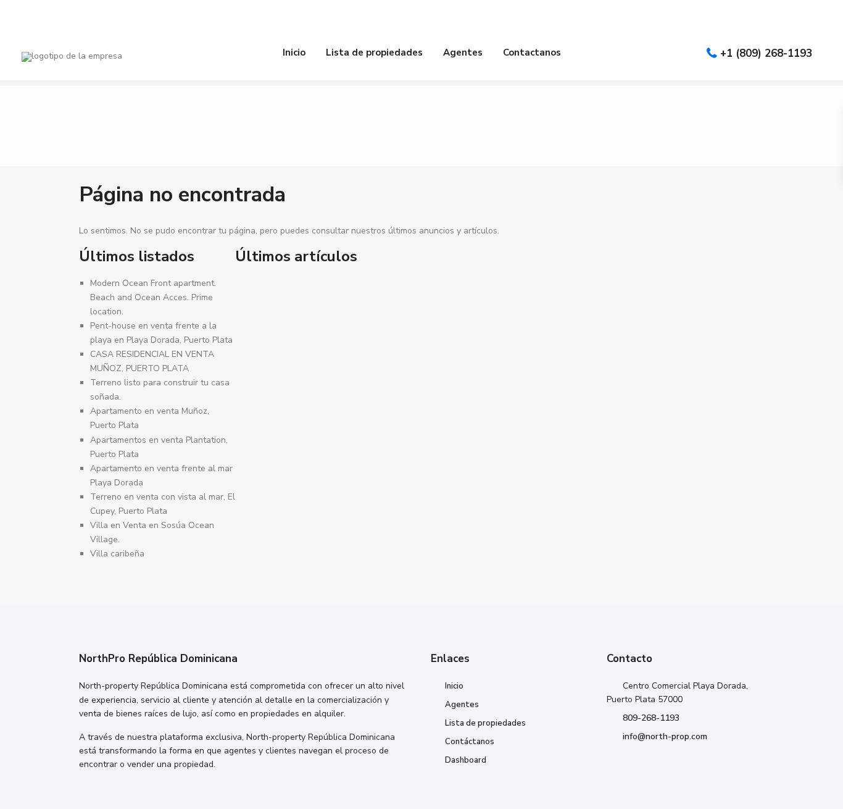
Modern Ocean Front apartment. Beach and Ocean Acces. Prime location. (153, 297)
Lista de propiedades (374, 52)
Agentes (463, 52)
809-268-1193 (651, 718)
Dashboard (465, 760)
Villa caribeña (117, 554)
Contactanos (532, 52)
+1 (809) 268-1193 (766, 53)
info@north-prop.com (665, 736)
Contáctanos (469, 741)
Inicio (294, 52)
